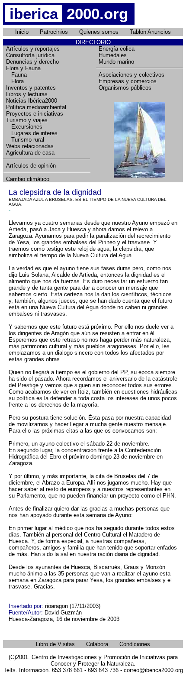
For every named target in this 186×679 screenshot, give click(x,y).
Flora (15, 81)
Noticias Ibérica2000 (31, 100)
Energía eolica (117, 48)
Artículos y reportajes (33, 48)
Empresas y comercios (128, 81)
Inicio (22, 32)
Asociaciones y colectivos (131, 74)
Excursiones (24, 126)
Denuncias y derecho (32, 61)
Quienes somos (99, 32)
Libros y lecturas (27, 94)
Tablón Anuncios (150, 32)
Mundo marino (116, 61)
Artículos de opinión (31, 165)
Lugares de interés (32, 133)
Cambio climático (27, 179)
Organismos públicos (125, 87)
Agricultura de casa (30, 152)
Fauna (16, 74)
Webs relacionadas (30, 146)
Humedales (113, 55)
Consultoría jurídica (30, 55)
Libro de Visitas (55, 644)
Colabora (97, 644)
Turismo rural (25, 139)
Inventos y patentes (31, 87)
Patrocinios (54, 32)
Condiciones (134, 644)
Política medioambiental (36, 107)
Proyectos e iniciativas (34, 113)
